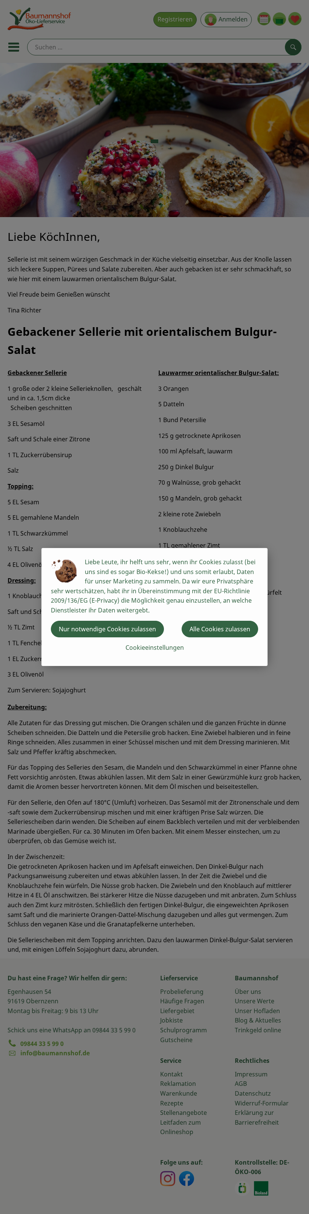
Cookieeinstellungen (154, 647)
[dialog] (154, 607)
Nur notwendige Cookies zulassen (107, 629)
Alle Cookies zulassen (220, 629)
